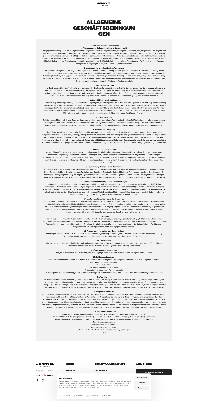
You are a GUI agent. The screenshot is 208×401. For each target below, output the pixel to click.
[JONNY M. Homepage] (44, 375)
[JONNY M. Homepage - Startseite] (104, 4)
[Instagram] (43, 380)
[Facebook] (38, 380)
